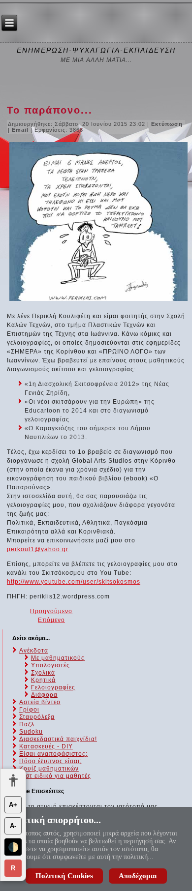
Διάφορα (44, 694)
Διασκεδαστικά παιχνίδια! (58, 739)
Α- (13, 826)
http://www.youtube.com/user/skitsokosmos (73, 581)
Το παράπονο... (50, 110)
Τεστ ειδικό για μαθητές (55, 775)
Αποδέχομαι (138, 876)
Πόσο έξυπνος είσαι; (50, 761)
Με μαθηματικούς (58, 657)
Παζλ (26, 724)
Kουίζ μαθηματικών (49, 768)
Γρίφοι (29, 709)
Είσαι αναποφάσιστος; (53, 753)
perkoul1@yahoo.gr (37, 549)
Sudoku (31, 731)
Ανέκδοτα (33, 650)
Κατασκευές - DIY (46, 746)
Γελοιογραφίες (53, 687)
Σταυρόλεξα (37, 716)
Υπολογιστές (50, 665)
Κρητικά (43, 680)
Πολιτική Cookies (64, 876)
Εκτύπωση (167, 124)
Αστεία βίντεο (40, 702)
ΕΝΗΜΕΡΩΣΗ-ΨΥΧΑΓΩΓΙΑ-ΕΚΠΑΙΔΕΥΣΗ (96, 50)
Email (21, 130)
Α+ (13, 804)
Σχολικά (43, 672)
